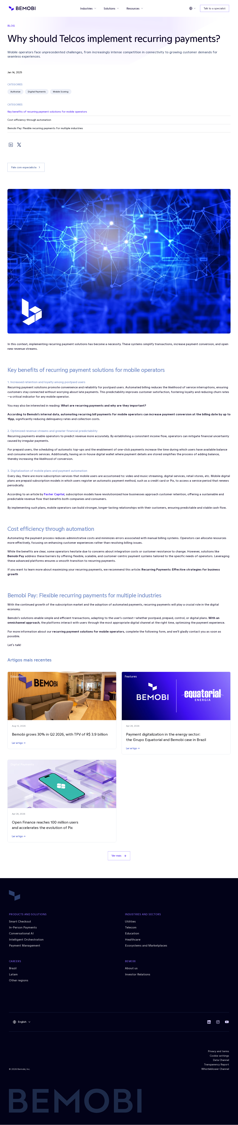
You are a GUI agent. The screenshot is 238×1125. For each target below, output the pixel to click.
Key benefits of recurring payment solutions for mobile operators (47, 111)
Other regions (18, 980)
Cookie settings (219, 1055)
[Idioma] (192, 8)
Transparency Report (216, 1064)
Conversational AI (21, 933)
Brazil (13, 968)
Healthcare (132, 939)
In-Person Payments (23, 927)
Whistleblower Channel (215, 1069)
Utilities (130, 921)
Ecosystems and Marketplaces (146, 945)
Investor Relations (137, 974)
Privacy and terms (218, 1051)
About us (131, 968)
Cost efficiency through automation (29, 119)
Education (132, 933)
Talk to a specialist (214, 8)
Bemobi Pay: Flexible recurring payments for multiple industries (45, 128)
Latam (13, 974)
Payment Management (24, 945)
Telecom (130, 927)
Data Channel (221, 1060)
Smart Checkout (20, 921)
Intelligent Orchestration (26, 939)
